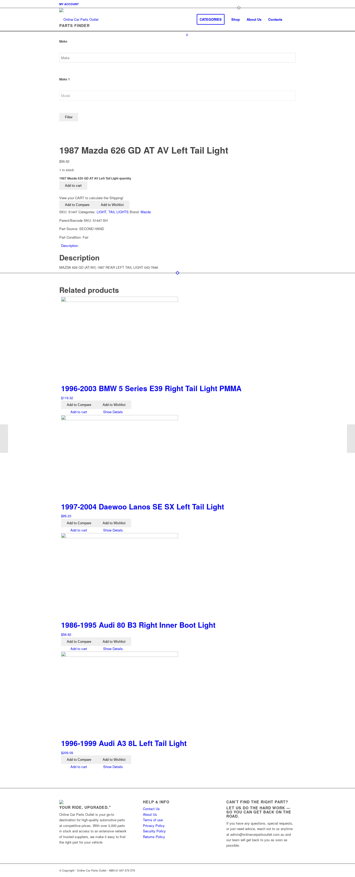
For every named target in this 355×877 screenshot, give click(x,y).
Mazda (146, 211)
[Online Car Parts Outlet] (78, 19)
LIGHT (101, 211)
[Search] (291, 19)
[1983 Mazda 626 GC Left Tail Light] (351, 438)
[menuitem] (69, 4)
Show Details (112, 411)
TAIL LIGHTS (118, 211)
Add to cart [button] (78, 411)
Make (63, 41)
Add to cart (73, 186)
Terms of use (153, 819)
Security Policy (154, 830)
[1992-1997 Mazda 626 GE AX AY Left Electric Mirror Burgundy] (4, 438)
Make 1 (64, 79)
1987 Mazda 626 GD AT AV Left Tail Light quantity (95, 178)
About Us (150, 814)
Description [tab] (69, 245)
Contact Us (151, 808)
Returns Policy (154, 836)
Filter (69, 117)
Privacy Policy (154, 825)
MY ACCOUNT (69, 4)
